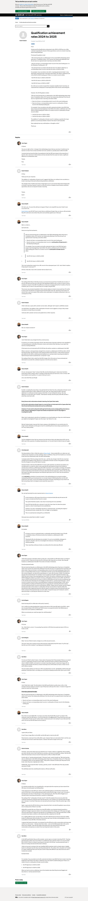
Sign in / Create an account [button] (66, 15)
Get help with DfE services (33, 15)
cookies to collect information (26, 4)
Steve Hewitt (47, 453)
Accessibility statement (41, 895)
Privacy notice (18, 895)
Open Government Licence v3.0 (38, 897)
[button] (21, 882)
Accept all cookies (22, 11)
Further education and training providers (27, 22)
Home (16, 22)
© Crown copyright (69, 897)
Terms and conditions (26, 895)
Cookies (33, 895)
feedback (32, 18)
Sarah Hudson (25, 211)
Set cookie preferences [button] (38, 11)
